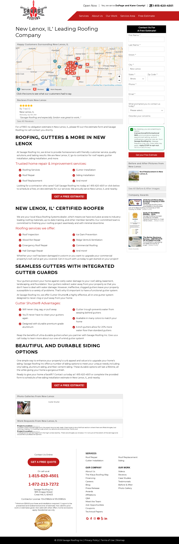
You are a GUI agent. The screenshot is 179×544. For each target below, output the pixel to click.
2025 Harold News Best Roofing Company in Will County (153, 201)
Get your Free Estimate (146, 154)
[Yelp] (102, 518)
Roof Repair (91, 457)
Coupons (90, 508)
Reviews (122, 474)
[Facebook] (91, 518)
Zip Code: (152, 74)
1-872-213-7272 (43, 484)
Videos (121, 471)
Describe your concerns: (140, 116)
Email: (132, 94)
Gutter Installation (94, 460)
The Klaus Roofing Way (97, 474)
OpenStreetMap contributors (113, 85)
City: (131, 65)
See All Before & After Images (144, 188)
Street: (132, 55)
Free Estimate (146, 16)
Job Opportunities (95, 505)
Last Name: (134, 45)
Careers (89, 481)
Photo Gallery (125, 488)
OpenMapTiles (97, 85)
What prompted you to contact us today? (144, 105)
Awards (89, 491)
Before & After (125, 485)
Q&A (88, 498)
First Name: (134, 35)
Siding (121, 460)
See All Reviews (25, 121)
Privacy (148, 147)
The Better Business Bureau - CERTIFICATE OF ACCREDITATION (152, 238)
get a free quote (43, 461)
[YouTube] (98, 518)
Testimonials (124, 481)
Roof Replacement (127, 457)
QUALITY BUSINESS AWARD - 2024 (151, 213)
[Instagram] (94, 518)
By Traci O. (25, 108)
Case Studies (124, 478)
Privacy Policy (92, 540)
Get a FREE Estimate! (69, 196)
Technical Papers (94, 511)
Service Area (127, 16)
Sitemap (120, 540)
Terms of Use (139, 147)
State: (132, 74)
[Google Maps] (87, 518)
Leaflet (88, 85)
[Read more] (147, 209)
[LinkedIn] (105, 518)
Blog (88, 485)
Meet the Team (93, 501)
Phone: (132, 84)
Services (84, 16)
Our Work (111, 16)
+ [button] (119, 76)
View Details (133, 182)
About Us (97, 16)
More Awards (134, 249)
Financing (90, 478)
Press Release (92, 488)
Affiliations (91, 495)
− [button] (119, 80)
